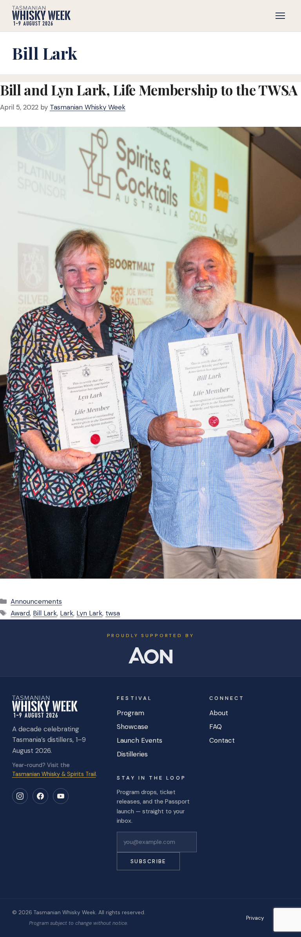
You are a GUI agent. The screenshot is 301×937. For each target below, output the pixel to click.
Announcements (36, 601)
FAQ (215, 726)
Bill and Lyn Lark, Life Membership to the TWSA (148, 89)
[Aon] (150, 655)
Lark (66, 613)
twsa (112, 613)
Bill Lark (45, 613)
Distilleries (132, 754)
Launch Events (139, 740)
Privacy (255, 918)
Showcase (132, 726)
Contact (222, 740)
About (218, 713)
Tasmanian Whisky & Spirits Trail (54, 774)
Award (20, 613)
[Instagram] (20, 796)
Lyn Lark (89, 613)
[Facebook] (40, 796)
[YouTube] (61, 796)
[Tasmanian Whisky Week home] (41, 16)
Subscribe (149, 861)
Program (130, 713)
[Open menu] (280, 15)
